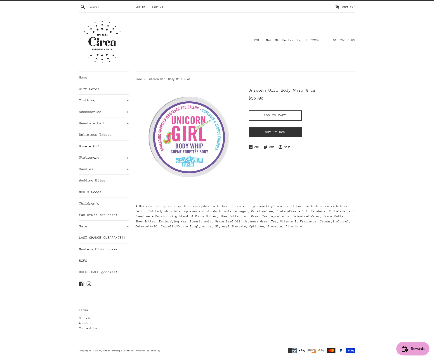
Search (84, 318)
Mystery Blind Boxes (98, 249)
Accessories (104, 112)
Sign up (157, 6)
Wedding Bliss (92, 180)
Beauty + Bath (104, 123)
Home (83, 77)
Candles (104, 169)
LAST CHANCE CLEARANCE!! (102, 237)
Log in (140, 6)
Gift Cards (89, 89)
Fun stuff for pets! (98, 215)
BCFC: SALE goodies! (98, 272)
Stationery (104, 157)
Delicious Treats (95, 134)
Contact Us (88, 328)
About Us (86, 323)
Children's (89, 203)
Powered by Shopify (148, 350)
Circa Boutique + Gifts (118, 350)
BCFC (83, 260)
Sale (104, 226)
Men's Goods (90, 192)
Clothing (104, 100)
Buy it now (275, 132)
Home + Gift (90, 146)
